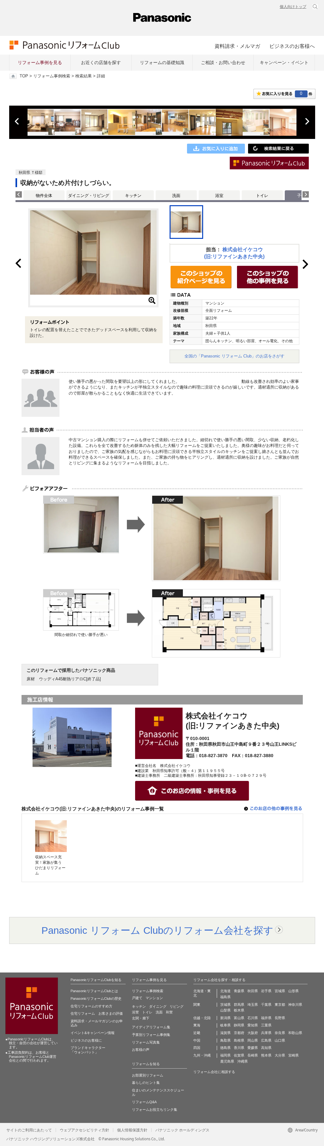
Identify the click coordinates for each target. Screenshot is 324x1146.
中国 (196, 1040)
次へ (307, 121)
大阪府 (252, 1033)
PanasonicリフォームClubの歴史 (96, 998)
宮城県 (280, 991)
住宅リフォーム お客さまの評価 (97, 1013)
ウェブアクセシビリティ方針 (84, 1130)
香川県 (239, 1048)
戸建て (137, 998)
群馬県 (239, 1004)
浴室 (219, 195)
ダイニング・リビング (88, 195)
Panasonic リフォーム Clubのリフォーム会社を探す (157, 930)
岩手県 (266, 991)
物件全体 (44, 195)
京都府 (239, 1033)
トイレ (262, 195)
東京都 (280, 1004)
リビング (177, 1006)
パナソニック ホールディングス (182, 1130)
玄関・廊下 (140, 1018)
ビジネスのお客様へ (292, 46)
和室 (169, 1012)
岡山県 (252, 1040)
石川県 (252, 1018)
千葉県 (266, 1004)
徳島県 (225, 1048)
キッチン (133, 195)
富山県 (239, 1018)
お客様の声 (140, 1049)
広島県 (266, 1040)
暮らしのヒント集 (146, 1082)
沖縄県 (242, 1061)
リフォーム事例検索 (51, 76)
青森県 (239, 991)
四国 (196, 1048)
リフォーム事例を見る (40, 62)
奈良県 (280, 1033)
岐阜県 (225, 1025)
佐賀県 (239, 1055)
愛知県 (252, 1025)
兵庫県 (266, 1033)
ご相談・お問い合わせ (223, 62)
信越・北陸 (202, 1018)
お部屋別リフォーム (147, 1075)
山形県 (293, 991)
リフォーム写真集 (146, 1042)
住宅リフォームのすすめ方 (91, 1006)
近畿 (196, 1033)
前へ (17, 121)
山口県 (280, 1040)
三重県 (266, 1025)
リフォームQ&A (144, 1102)
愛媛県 (252, 1048)
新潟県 (225, 1018)
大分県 (280, 1055)
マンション (154, 998)
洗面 (176, 195)
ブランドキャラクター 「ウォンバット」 (88, 1050)
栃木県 (239, 1010)
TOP (24, 76)
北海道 (225, 991)
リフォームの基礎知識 (162, 62)
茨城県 (225, 1004)
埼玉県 (252, 1004)
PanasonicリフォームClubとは (94, 991)
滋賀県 (225, 1033)
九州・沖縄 (202, 1055)
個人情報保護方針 (132, 1130)
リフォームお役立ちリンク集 (154, 1109)
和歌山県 (295, 1033)
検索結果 (83, 76)
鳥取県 (225, 1040)
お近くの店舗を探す (101, 62)
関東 (196, 1004)
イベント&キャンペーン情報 (93, 1033)
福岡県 (225, 1055)
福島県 (225, 997)
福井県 (266, 1018)
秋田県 (252, 991)
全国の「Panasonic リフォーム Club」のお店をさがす (234, 356)
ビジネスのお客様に (86, 1040)
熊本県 (266, 1055)
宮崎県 (293, 1055)
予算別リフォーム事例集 (151, 1035)
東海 (196, 1025)
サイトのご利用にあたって (29, 1130)
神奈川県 (295, 1004)
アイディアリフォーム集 (151, 1027)
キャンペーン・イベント (284, 62)
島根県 (239, 1040)
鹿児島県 (227, 1061)
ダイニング (157, 1006)
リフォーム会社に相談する (214, 1072)
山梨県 (225, 1010)
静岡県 (239, 1025)
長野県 (280, 1018)
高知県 (266, 1048)
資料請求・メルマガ (237, 46)
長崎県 (252, 1055)
